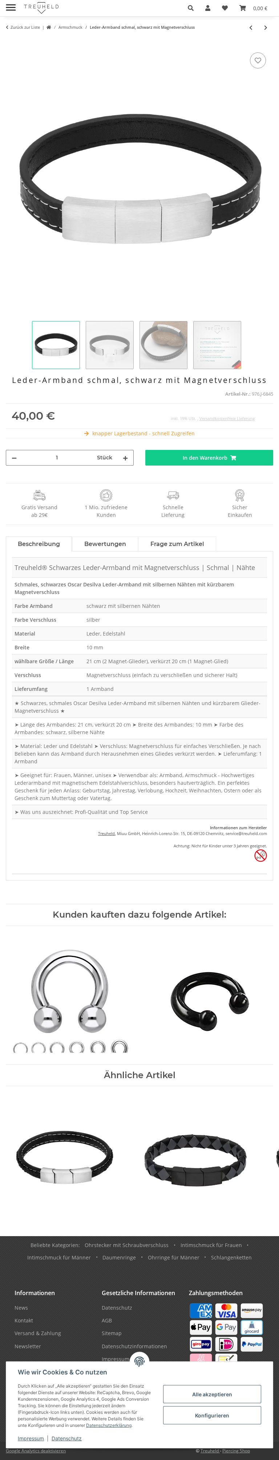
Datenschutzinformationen (134, 1346)
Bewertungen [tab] (105, 544)
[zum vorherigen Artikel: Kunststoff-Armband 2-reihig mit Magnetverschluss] (250, 27)
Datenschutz (67, 1438)
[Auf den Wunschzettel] (258, 60)
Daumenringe (119, 1257)
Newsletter (28, 1346)
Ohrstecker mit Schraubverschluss (127, 1245)
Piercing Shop (236, 1451)
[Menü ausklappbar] (11, 4)
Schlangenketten (231, 1257)
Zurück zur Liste (25, 27)
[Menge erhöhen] (125, 457)
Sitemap (112, 1333)
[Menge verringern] (14, 457)
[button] (190, 8)
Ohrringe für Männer (173, 1257)
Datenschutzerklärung (109, 1425)
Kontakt (24, 1320)
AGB (107, 1320)
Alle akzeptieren (212, 1394)
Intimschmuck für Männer (59, 1257)
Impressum (31, 1438)
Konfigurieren (212, 1415)
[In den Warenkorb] (11, 43)
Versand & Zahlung (38, 1333)
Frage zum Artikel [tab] (177, 544)
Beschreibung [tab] (39, 544)
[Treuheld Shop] (48, 27)
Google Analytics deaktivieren (36, 1451)
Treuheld (106, 833)
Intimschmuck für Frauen (211, 1245)
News (21, 1307)
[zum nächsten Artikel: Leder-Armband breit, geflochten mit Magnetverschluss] (265, 27)
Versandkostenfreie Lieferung (227, 418)
